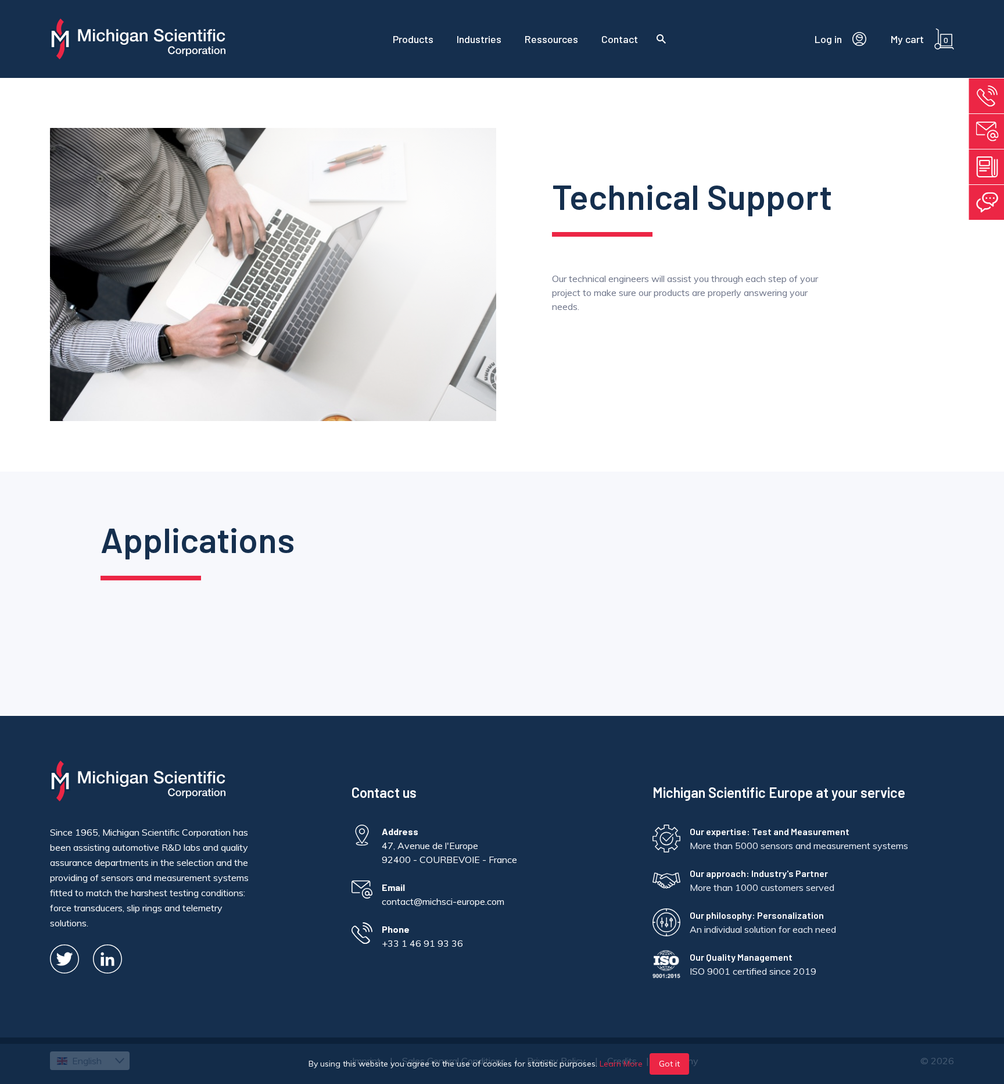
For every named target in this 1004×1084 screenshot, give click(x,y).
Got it (669, 1063)
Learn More (621, 1063)
